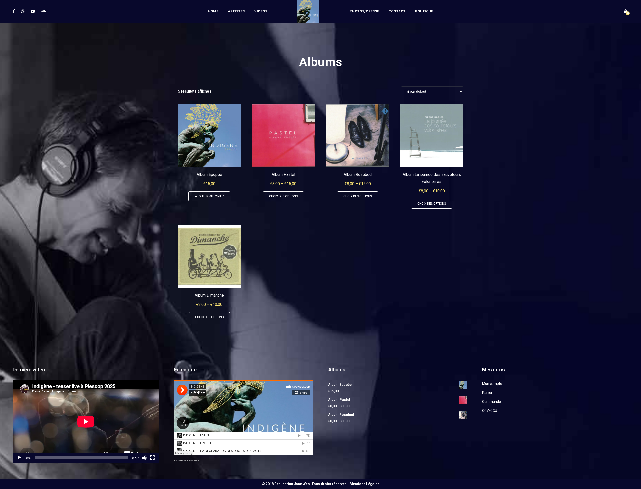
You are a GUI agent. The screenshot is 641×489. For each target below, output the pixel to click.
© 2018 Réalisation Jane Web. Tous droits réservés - (306, 484)
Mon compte (492, 384)
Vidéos (260, 11)
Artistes (236, 11)
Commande (491, 402)
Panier (487, 393)
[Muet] (144, 457)
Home (213, 11)
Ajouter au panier (209, 196)
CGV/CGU (489, 411)
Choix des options (283, 196)
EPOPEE (194, 460)
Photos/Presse (364, 11)
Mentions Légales (364, 484)
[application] (86, 421)
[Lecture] (19, 457)
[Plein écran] (152, 457)
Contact (397, 11)
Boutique (424, 11)
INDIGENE (180, 460)
